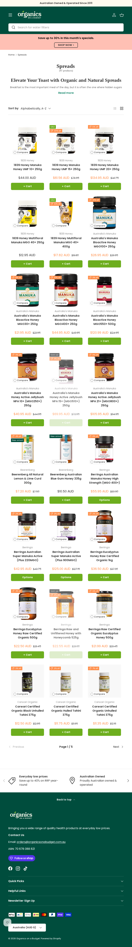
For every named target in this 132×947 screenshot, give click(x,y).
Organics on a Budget (28, 938)
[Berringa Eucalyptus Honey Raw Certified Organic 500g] (27, 603)
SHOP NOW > (66, 45)
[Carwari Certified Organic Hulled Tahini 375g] (66, 681)
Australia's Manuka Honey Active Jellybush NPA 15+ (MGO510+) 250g (66, 399)
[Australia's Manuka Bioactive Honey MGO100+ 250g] (104, 212)
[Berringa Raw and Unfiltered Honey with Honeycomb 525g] (66, 603)
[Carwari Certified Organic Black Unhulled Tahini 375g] (27, 681)
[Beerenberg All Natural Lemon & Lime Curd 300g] (27, 448)
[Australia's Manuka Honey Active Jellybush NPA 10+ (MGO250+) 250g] (27, 367)
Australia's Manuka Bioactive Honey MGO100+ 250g (104, 242)
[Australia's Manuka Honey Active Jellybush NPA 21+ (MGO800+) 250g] (104, 367)
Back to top (64, 799)
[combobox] (66, 27)
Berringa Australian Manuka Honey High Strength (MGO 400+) (104, 478)
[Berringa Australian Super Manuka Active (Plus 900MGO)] (66, 526)
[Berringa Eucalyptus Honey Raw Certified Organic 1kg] (104, 526)
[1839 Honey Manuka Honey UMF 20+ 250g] (104, 139)
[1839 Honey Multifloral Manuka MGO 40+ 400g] (66, 212)
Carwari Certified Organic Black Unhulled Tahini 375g (27, 711)
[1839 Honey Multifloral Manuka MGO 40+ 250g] (27, 212)
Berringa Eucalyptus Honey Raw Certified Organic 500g (27, 633)
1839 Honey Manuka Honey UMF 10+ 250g (27, 167)
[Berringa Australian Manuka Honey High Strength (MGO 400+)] (104, 448)
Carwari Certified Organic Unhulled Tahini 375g (104, 711)
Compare (22, 152)
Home (11, 55)
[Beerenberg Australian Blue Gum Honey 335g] (66, 448)
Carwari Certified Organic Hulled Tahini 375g (66, 711)
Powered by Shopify (51, 938)
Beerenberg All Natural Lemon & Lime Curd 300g (27, 478)
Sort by (13, 108)
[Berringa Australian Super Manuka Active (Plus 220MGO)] (27, 526)
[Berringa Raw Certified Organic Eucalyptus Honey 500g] (104, 603)
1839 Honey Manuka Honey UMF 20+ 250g (104, 167)
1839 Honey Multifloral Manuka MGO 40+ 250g (27, 240)
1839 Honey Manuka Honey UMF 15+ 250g (66, 167)
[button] (121, 15)
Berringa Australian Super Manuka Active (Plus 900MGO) (66, 556)
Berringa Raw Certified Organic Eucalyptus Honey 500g (104, 633)
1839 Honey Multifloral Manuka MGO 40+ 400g (66, 242)
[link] (27, 747)
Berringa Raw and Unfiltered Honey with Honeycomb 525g (66, 633)
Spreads (22, 55)
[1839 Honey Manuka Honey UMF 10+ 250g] (27, 139)
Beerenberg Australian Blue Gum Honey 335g (66, 476)
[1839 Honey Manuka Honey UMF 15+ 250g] (66, 139)
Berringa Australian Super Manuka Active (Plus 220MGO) (27, 556)
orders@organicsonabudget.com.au (41, 842)
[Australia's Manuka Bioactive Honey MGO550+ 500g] (104, 290)
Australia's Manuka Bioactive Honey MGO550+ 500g (104, 320)
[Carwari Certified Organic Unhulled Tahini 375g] (104, 681)
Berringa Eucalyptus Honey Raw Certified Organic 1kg (104, 556)
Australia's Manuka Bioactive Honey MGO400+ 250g (66, 320)
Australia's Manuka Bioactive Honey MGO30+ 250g (27, 320)
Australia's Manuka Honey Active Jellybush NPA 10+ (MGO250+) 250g (27, 399)
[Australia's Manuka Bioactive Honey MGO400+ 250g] (66, 290)
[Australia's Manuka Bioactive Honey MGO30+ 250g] (27, 290)
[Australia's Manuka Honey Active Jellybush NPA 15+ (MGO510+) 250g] (66, 367)
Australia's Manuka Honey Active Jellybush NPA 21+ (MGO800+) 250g (104, 399)
